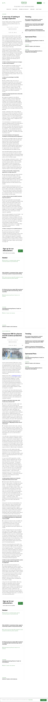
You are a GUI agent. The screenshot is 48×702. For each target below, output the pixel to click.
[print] (22, 32)
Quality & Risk (38, 9)
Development (15, 9)
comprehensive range (16, 375)
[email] (15, 32)
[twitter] (12, 32)
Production (9, 9)
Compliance (32, 9)
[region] (24, 700)
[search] (4, 3)
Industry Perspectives (6, 331)
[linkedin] (10, 32)
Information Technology (24, 9)
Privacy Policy (30, 699)
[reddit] (14, 32)
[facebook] (9, 32)
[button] (3, 3)
